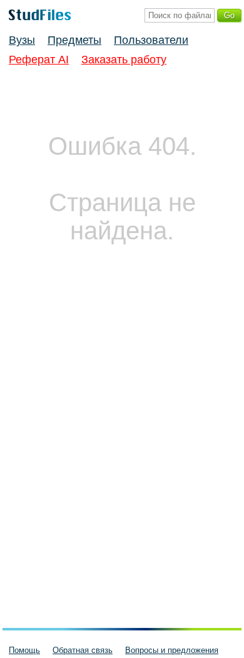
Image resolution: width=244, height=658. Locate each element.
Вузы (22, 40)
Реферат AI (39, 59)
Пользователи (151, 40)
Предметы (74, 40)
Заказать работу (123, 59)
